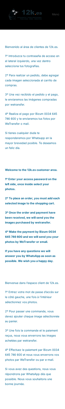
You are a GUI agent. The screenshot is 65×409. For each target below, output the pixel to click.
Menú (55, 14)
